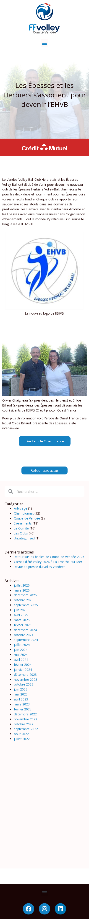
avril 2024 (21, 659)
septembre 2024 (26, 640)
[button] (44, 43)
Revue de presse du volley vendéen (39, 567)
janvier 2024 (23, 669)
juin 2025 (20, 610)
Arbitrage (20, 508)
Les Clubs (21, 533)
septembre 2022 (26, 729)
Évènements (23, 523)
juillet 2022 (22, 739)
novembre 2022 (25, 719)
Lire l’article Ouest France (45, 441)
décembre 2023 (25, 674)
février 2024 (22, 664)
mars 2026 (22, 590)
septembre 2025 (26, 605)
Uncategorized (24, 538)
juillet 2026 (22, 585)
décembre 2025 (25, 595)
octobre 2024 (23, 635)
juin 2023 (20, 689)
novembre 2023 (25, 679)
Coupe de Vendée (27, 518)
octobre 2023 (23, 684)
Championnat (24, 513)
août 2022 (21, 734)
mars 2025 (22, 620)
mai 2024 (21, 654)
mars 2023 (22, 704)
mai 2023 (21, 694)
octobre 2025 (23, 600)
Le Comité (21, 528)
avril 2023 (21, 699)
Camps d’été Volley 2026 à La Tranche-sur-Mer (48, 562)
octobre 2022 (23, 724)
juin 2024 (20, 649)
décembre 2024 (25, 630)
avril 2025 (21, 615)
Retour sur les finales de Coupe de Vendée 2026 (49, 557)
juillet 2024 (22, 644)
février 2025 (22, 625)
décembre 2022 (25, 714)
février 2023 (22, 709)
